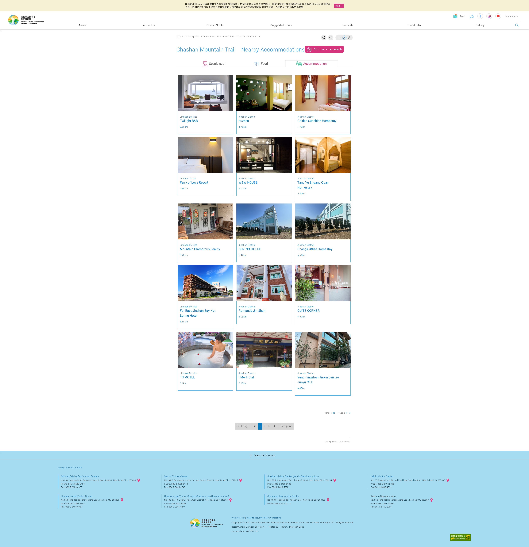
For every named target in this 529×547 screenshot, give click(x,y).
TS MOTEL (187, 377)
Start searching (517, 25)
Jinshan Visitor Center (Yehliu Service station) (293, 476)
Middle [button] (344, 38)
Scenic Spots (191, 36)
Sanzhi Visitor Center (176, 476)
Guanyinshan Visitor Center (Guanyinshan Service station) (196, 496)
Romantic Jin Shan (252, 310)
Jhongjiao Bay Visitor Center (283, 496)
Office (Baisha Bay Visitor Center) (80, 476)
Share (330, 37)
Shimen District (225, 36)
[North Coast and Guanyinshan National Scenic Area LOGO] (26, 20)
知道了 (338, 5)
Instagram (489, 16)
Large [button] (349, 38)
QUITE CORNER (308, 310)
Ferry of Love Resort (194, 182)
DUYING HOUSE (250, 249)
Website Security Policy (257, 518)
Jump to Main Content (13, 2)
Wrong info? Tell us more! (70, 468)
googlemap (139, 480)
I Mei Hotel (246, 377)
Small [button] (340, 38)
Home (178, 37)
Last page (286, 426)
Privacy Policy (238, 518)
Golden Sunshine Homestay (316, 121)
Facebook (480, 16)
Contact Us (275, 518)
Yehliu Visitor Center (382, 476)
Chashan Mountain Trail (248, 36)
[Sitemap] (472, 16)
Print (323, 37)
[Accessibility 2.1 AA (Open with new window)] (460, 538)
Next (274, 426)
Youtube (498, 16)
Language (510, 16)
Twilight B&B (189, 121)
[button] (264, 455)
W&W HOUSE (248, 182)
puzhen (244, 121)
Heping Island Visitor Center (76, 496)
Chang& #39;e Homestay (314, 249)
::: (47, 13)
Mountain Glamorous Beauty (200, 249)
